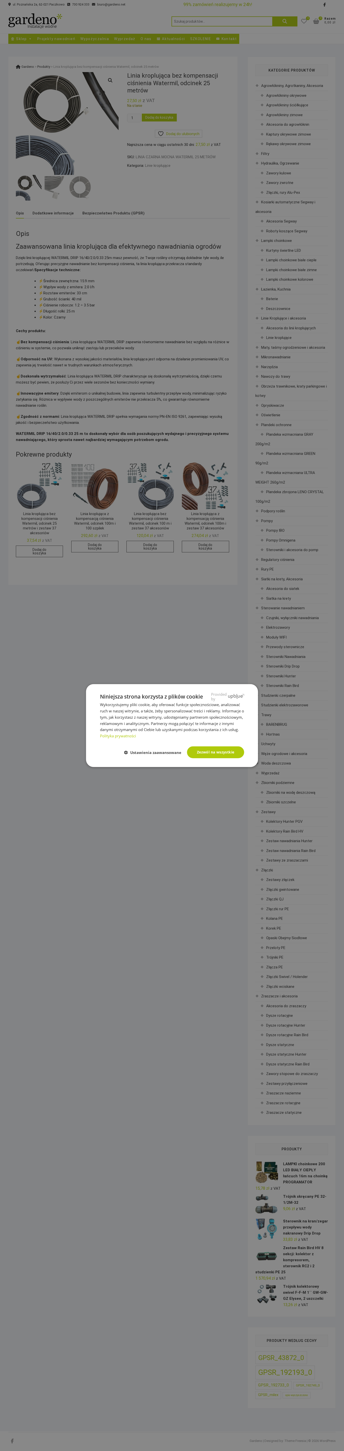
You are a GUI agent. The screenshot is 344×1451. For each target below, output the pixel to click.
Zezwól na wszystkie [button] (215, 752)
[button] (154, 752)
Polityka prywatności (118, 735)
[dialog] (172, 725)
